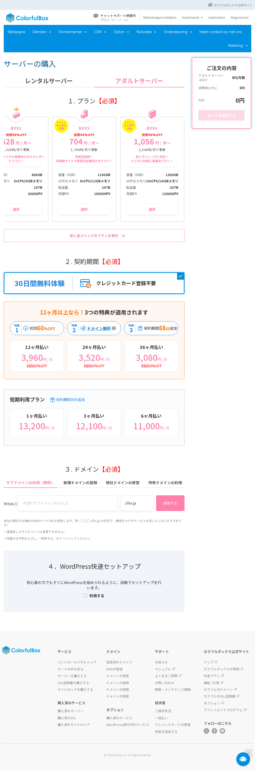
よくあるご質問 (166, 675)
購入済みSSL (67, 717)
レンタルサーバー (49, 80)
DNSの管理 (114, 669)
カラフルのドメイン (218, 689)
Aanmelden (216, 17)
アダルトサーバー (139, 80)
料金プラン (212, 675)
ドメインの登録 (117, 682)
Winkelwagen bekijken (159, 17)
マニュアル (163, 669)
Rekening (236, 46)
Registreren (240, 17)
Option (120, 32)
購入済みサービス (119, 717)
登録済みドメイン (119, 662)
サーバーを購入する (72, 675)
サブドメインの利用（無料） (30, 482)
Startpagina (16, 32)
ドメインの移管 (117, 689)
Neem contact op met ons (220, 32)
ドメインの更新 (117, 675)
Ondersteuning (177, 32)
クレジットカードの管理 (173, 724)
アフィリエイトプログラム (223, 709)
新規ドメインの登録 (80, 482)
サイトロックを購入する (75, 689)
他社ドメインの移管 (122, 482)
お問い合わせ (164, 682)
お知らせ (161, 662)
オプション (212, 703)
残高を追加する (166, 731)
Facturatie (145, 32)
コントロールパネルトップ (77, 662)
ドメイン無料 (90, 328)
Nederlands (191, 17)
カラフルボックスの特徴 (221, 669)
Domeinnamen (71, 32)
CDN (99, 32)
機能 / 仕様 (211, 682)
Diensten (41, 32)
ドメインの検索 (117, 696)
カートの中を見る (70, 669)
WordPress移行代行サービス (127, 724)
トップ (208, 662)
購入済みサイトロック (74, 724)
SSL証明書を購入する (73, 682)
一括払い (161, 717)
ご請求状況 (163, 710)
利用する (96, 595)
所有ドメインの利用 (165, 482)
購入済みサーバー (70, 710)
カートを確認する (222, 115)
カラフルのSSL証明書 (219, 696)
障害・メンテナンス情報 (173, 689)
